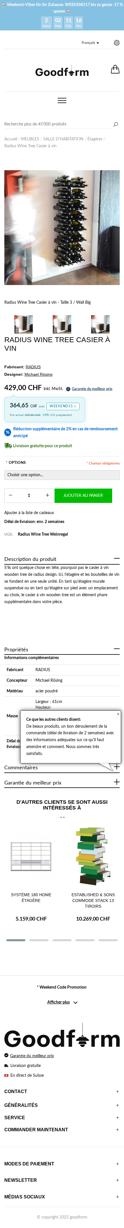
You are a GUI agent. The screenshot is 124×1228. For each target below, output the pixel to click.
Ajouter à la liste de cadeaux (29, 513)
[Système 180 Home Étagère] (31, 856)
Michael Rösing (48, 681)
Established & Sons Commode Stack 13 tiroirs (93, 900)
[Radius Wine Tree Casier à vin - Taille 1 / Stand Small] (100, 324)
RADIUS (42, 670)
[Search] (62, 125)
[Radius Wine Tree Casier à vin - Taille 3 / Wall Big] (62, 227)
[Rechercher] (116, 125)
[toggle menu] (62, 100)
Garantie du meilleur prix (32, 1056)
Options (16, 463)
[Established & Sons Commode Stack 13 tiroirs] (93, 856)
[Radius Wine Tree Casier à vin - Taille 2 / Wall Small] (62, 324)
